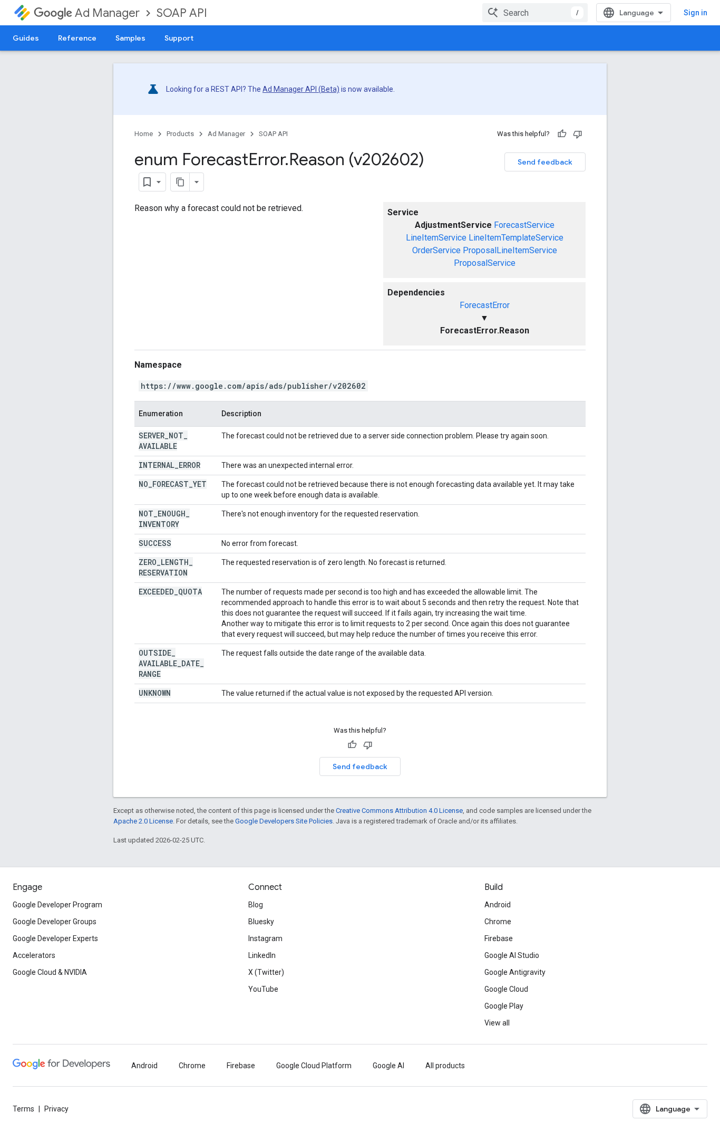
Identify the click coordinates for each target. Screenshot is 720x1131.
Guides (26, 38)
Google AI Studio (511, 955)
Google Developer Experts (55, 938)
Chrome (497, 921)
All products (445, 1065)
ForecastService (524, 225)
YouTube (263, 989)
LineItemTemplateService (516, 238)
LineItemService (436, 238)
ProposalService (484, 263)
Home (143, 134)
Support (178, 38)
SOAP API (182, 13)
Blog (255, 904)
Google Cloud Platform (314, 1065)
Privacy (56, 1109)
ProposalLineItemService (510, 250)
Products (180, 134)
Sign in (695, 12)
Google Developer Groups (54, 921)
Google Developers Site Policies (284, 821)
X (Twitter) (266, 972)
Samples (130, 38)
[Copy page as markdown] (180, 182)
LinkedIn (262, 955)
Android (497, 904)
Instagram (265, 938)
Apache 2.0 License (143, 821)
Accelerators (34, 955)
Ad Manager (107, 13)
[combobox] (535, 12)
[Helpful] (562, 134)
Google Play (503, 1006)
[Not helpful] (578, 134)
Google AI (388, 1065)
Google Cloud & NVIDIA (50, 972)
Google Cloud (506, 989)
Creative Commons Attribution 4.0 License (399, 810)
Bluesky (261, 921)
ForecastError (485, 305)
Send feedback (545, 162)
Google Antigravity (515, 972)
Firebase (498, 938)
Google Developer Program (57, 904)
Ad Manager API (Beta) (300, 89)
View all (497, 1023)
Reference (77, 38)
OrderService (436, 250)
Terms (23, 1109)
